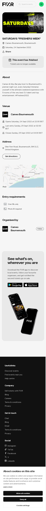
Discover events (12, 371)
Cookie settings (23, 505)
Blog (7, 394)
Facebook (12, 453)
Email (7, 426)
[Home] (8, 4)
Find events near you (13, 375)
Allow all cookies (23, 493)
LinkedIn (11, 461)
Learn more (7, 487)
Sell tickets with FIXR (14, 391)
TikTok (10, 449)
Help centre (10, 378)
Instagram (12, 446)
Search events (27, 4)
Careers (8, 398)
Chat (7, 418)
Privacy (8, 406)
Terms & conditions (13, 402)
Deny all (23, 499)
